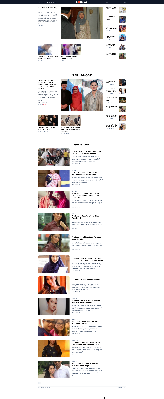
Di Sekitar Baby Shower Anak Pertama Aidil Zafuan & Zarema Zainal (111, 9)
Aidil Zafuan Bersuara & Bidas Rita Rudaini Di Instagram (111, 36)
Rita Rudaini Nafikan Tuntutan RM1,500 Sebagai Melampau (111, 18)
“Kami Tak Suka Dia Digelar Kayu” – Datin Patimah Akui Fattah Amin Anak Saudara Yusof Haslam (47, 85)
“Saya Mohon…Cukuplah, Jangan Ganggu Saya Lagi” (111, 108)
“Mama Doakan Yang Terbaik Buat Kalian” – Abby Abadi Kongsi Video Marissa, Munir (70, 129)
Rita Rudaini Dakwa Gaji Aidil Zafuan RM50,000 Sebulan (111, 55)
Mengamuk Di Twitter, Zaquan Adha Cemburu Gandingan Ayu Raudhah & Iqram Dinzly (85, 196)
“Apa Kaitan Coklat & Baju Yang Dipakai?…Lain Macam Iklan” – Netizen (111, 90)
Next (46, 382)
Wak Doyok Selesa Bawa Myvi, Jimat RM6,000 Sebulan (111, 81)
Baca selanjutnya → (43, 23)
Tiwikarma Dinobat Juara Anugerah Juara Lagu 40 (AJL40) (111, 99)
